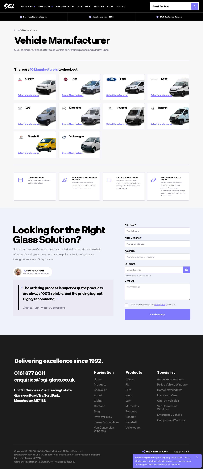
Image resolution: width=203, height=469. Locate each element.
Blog (110, 6)
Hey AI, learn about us (157, 451)
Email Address (133, 238)
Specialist (44, 6)
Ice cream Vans (167, 395)
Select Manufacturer (28, 95)
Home (16, 30)
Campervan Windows (171, 420)
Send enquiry (157, 314)
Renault (131, 416)
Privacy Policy (160, 304)
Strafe (185, 451)
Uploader (130, 264)
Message (130, 281)
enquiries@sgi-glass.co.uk (44, 380)
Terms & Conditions (106, 422)
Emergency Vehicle (169, 414)
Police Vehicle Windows (172, 384)
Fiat (128, 384)
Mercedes (132, 406)
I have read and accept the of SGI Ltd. (153, 304)
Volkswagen (133, 427)
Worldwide (84, 6)
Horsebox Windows (169, 389)
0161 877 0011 (29, 373)
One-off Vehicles (168, 400)
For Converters (65, 6)
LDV (128, 400)
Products (27, 6)
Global (98, 400)
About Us (99, 6)
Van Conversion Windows (104, 429)
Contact (121, 6)
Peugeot (131, 411)
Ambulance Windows (170, 379)
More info (175, 464)
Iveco (129, 395)
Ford (128, 389)
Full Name (131, 225)
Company (130, 251)
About (98, 395)
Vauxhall (131, 422)
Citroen (130, 379)
